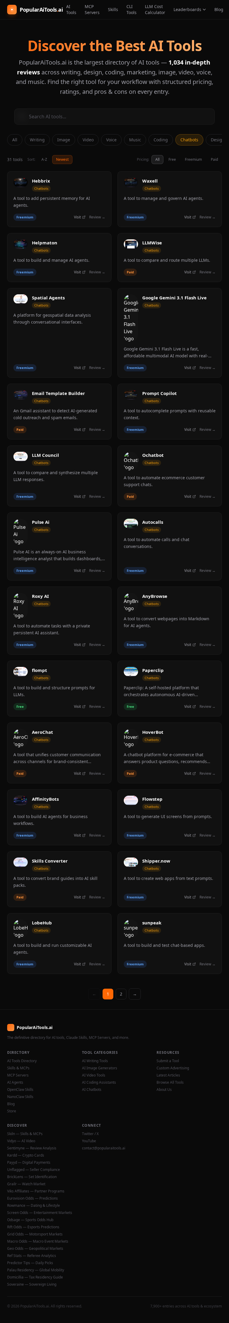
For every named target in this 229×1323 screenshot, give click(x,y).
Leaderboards (187, 9)
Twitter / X (90, 1133)
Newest (62, 159)
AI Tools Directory (22, 1061)
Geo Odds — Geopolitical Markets (35, 1248)
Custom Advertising (173, 1068)
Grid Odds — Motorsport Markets (35, 1234)
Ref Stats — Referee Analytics (31, 1255)
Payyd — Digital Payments (28, 1162)
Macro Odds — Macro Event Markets (37, 1241)
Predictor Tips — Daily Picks (30, 1263)
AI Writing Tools (95, 1061)
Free (172, 159)
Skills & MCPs (18, 1068)
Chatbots (189, 140)
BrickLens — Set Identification (32, 1177)
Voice (111, 140)
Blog (218, 9)
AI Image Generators (99, 1068)
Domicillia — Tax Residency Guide (35, 1277)
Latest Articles (168, 1075)
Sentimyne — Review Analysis (31, 1148)
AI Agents (15, 1082)
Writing (37, 140)
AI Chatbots (91, 1089)
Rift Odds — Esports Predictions (33, 1227)
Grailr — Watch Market (26, 1184)
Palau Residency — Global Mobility (35, 1270)
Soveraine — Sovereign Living (31, 1284)
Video (88, 140)
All (14, 140)
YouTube (89, 1141)
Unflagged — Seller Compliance (33, 1169)
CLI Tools (131, 9)
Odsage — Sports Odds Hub (30, 1220)
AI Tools (71, 9)
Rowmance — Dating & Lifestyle (33, 1205)
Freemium (193, 159)
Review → (97, 217)
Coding (161, 140)
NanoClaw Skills (20, 1096)
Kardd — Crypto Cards (25, 1155)
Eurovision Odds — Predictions (32, 1198)
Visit (77, 217)
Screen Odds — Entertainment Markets (39, 1212)
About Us (164, 1089)
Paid (214, 159)
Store (11, 1111)
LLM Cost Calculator (155, 9)
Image (63, 140)
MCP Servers (92, 9)
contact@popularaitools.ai (103, 1148)
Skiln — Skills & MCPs (25, 1133)
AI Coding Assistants (99, 1082)
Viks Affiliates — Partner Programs (35, 1191)
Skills (113, 9)
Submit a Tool (168, 1061)
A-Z (44, 159)
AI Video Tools (93, 1075)
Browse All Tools (170, 1082)
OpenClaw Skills (20, 1089)
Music (135, 140)
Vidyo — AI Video (21, 1141)
